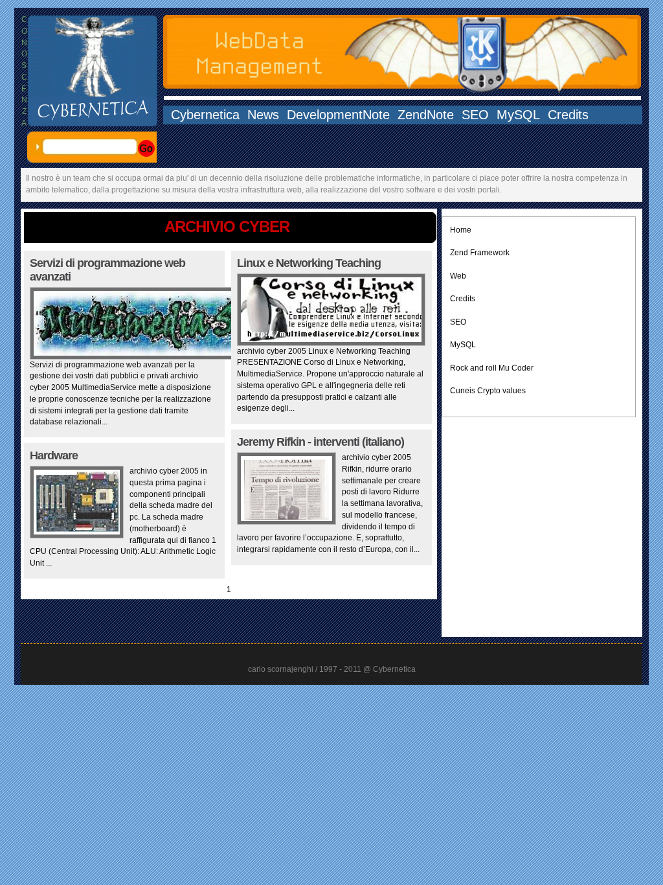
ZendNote (426, 115)
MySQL (518, 115)
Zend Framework (480, 252)
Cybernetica (205, 115)
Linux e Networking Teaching (309, 263)
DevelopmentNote (338, 115)
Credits (568, 115)
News (263, 115)
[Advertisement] (539, 521)
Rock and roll (473, 368)
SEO (475, 115)
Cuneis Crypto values (488, 390)
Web (458, 276)
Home (460, 230)
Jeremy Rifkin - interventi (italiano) (320, 441)
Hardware (54, 455)
